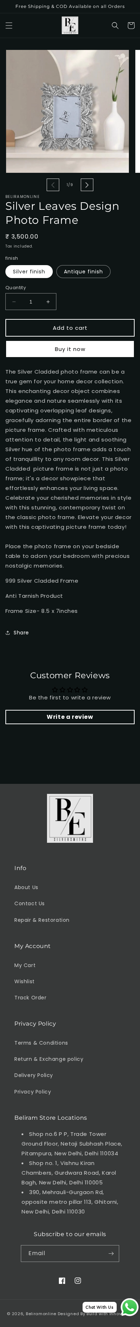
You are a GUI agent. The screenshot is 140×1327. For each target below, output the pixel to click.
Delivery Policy (33, 1075)
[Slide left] (53, 185)
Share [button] (21, 632)
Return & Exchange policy (48, 1059)
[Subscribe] (111, 1253)
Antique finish (83, 271)
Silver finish (29, 271)
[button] (9, 25)
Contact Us (29, 903)
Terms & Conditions (41, 1042)
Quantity (15, 287)
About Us (26, 887)
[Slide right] (87, 185)
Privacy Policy (32, 1091)
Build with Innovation (110, 1314)
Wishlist (24, 981)
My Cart (25, 965)
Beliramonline (41, 1314)
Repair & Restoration (42, 920)
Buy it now (70, 349)
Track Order (30, 997)
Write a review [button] (70, 717)
